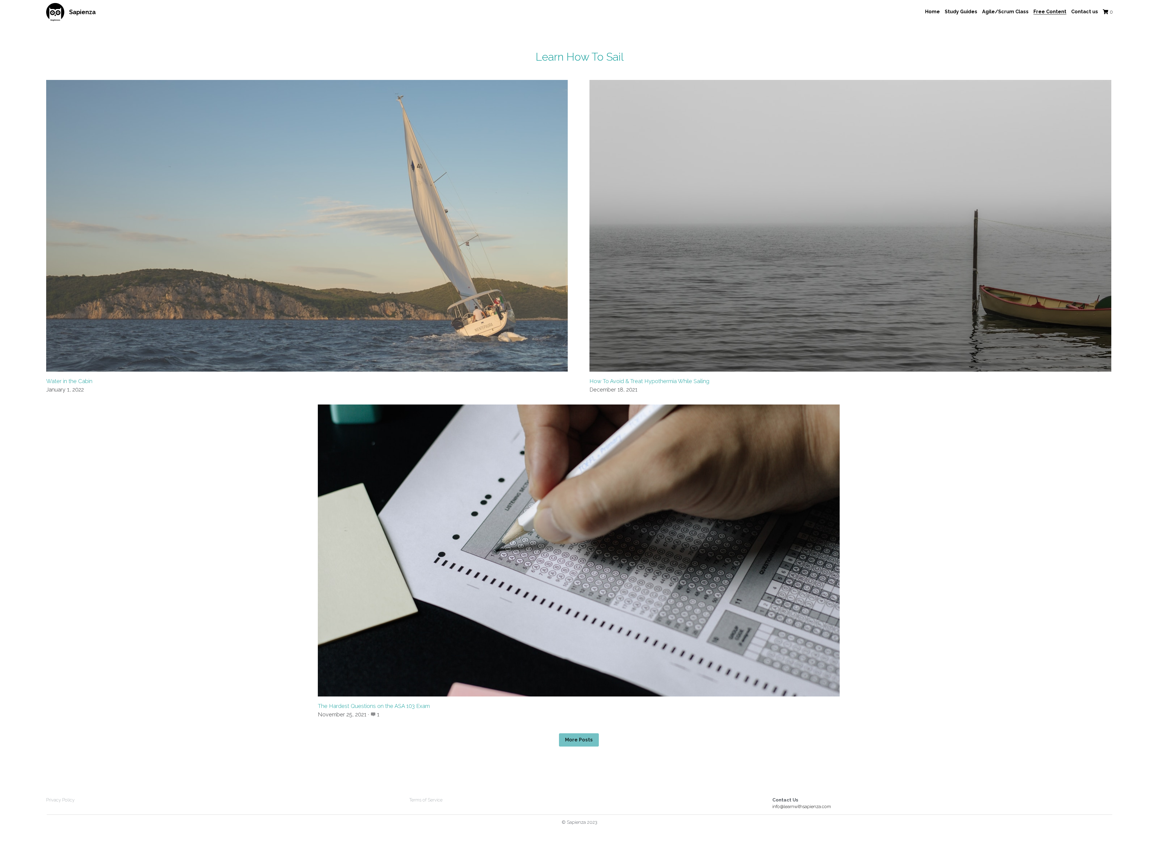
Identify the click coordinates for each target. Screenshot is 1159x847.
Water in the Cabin (69, 381)
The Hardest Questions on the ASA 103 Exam (374, 706)
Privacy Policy (60, 800)
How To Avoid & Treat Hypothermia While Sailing (649, 381)
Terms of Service (425, 800)
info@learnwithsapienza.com (801, 806)
